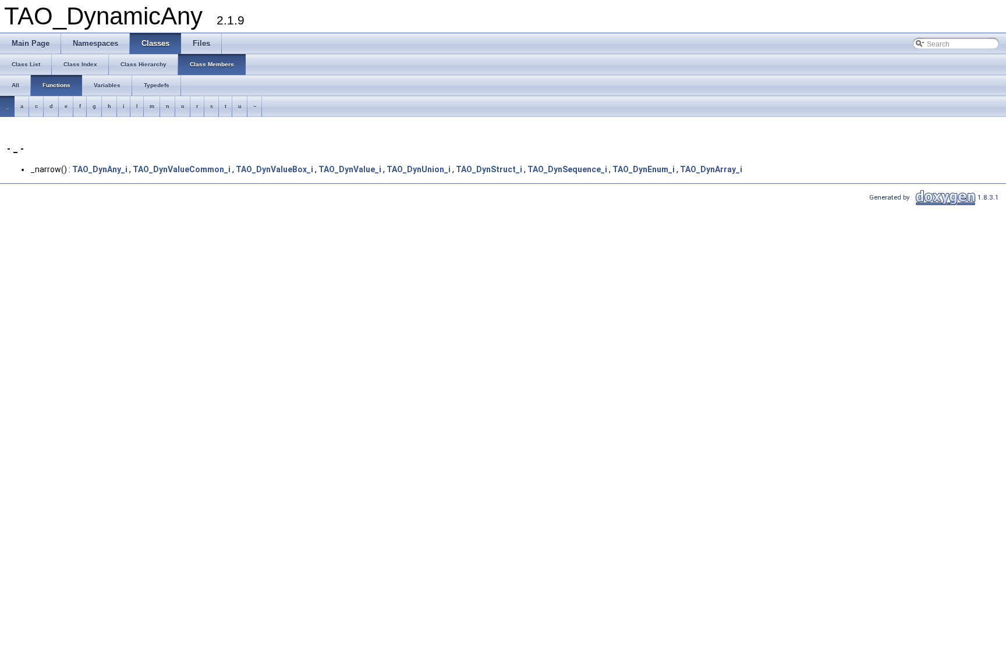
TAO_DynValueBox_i (274, 169)
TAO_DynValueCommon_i (182, 169)
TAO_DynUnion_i (419, 169)
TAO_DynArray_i (711, 169)
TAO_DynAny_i (99, 169)
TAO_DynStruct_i (489, 169)
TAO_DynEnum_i (643, 169)
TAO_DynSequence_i (567, 169)
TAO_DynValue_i (349, 169)
